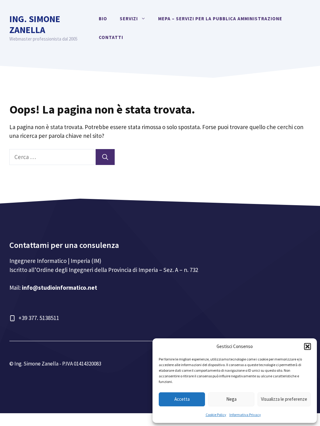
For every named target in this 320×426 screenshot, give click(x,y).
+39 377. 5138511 (38, 318)
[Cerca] (105, 157)
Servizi (129, 19)
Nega (231, 399)
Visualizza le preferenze (284, 399)
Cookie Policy (216, 414)
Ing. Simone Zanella (34, 24)
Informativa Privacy (245, 414)
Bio (103, 19)
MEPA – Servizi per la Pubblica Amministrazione (220, 19)
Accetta (182, 399)
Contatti (111, 37)
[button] (307, 346)
